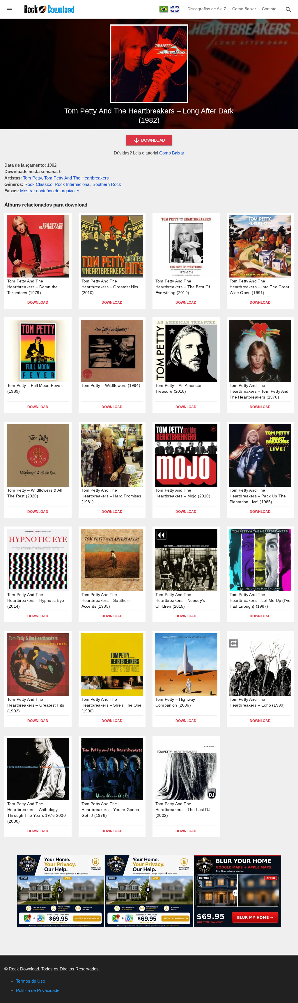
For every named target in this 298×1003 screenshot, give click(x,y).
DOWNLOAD (152, 140)
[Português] (163, 9)
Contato (269, 8)
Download (37, 302)
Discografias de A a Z (206, 8)
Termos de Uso (30, 981)
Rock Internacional (72, 184)
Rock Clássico (38, 184)
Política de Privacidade (37, 990)
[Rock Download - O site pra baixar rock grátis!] (49, 8)
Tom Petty (32, 177)
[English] (175, 9)
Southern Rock (107, 184)
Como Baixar (244, 8)
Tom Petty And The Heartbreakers (76, 177)
